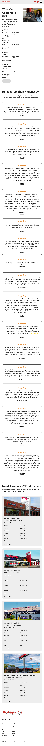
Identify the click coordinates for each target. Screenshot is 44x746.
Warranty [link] (14, 735)
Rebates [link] (13, 733)
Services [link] (4, 728)
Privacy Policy (16, 741)
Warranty (31, 741)
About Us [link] (4, 726)
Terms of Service (24, 741)
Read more (22, 116)
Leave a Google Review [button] (15, 33)
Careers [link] (13, 731)
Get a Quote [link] (14, 728)
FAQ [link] (3, 731)
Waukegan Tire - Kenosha (12, 571)
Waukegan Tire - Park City (12, 623)
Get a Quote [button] (6, 81)
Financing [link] (14, 729)
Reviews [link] (4, 729)
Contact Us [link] (4, 735)
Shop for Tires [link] (15, 726)
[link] (13, 713)
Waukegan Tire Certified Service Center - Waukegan (20, 675)
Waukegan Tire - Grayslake (12, 518)
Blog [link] (3, 733)
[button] (6, 2)
